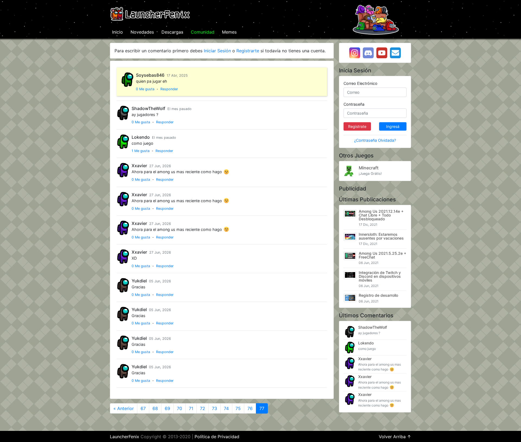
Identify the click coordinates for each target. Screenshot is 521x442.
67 (143, 408)
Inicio (118, 32)
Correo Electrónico (360, 83)
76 (250, 408)
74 (226, 408)
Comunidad (202, 32)
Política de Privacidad (217, 436)
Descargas (172, 32)
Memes (229, 32)
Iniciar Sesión (217, 50)
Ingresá (392, 126)
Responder (169, 89)
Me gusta (145, 89)
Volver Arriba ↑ (395, 436)
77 (261, 408)
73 (214, 408)
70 (179, 408)
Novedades (142, 32)
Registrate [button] (357, 126)
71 (191, 408)
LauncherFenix (124, 436)
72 (202, 408)
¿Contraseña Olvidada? (375, 140)
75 (238, 408)
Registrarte (247, 50)
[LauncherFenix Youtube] (381, 52)
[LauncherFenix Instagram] (354, 52)
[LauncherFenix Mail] (395, 52)
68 (155, 408)
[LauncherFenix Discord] (368, 52)
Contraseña (354, 104)
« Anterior (123, 408)
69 (167, 408)
